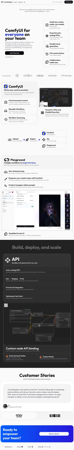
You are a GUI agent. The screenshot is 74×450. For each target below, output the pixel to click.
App (62, 2)
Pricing (56, 2)
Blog (60, 2)
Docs (54, 2)
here (48, 11)
